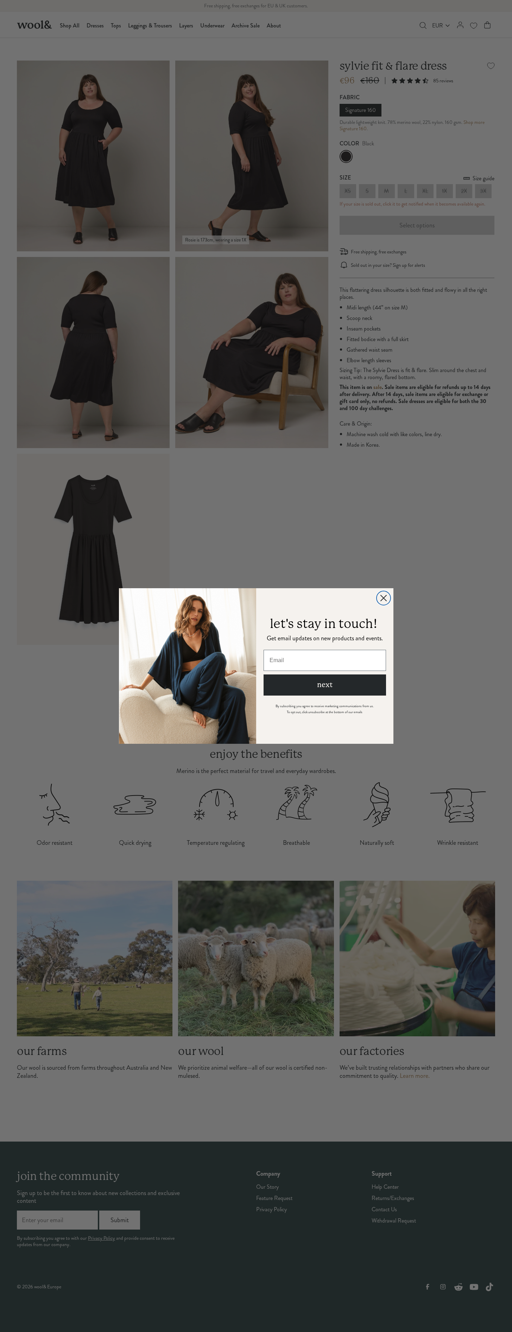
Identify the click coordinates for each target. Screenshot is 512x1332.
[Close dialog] (384, 598)
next (325, 685)
